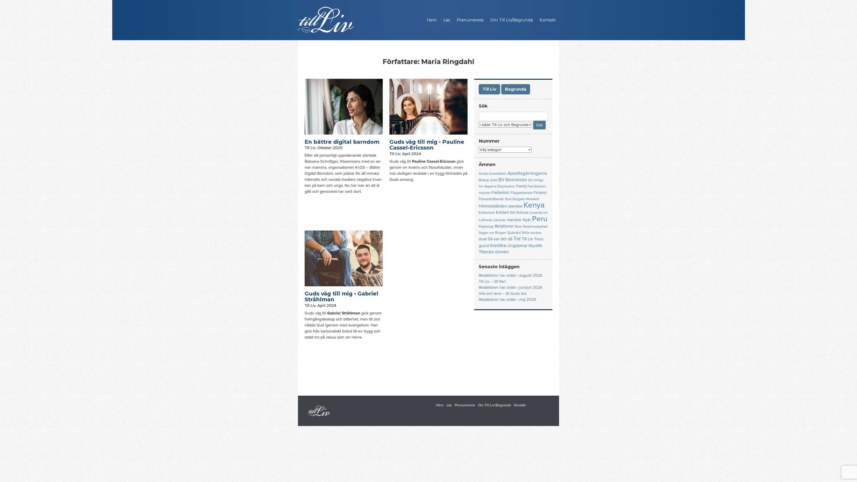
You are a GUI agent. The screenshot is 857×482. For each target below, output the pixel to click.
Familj (521, 186)
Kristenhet (487, 212)
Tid (517, 239)
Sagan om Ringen (492, 233)
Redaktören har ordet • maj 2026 (507, 299)
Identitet (515, 206)
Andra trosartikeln (492, 173)
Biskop (484, 180)
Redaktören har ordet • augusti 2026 (511, 275)
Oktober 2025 (330, 147)
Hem (432, 20)
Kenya (534, 205)
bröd (493, 180)
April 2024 (411, 153)
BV (501, 180)
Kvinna (522, 212)
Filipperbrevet (522, 193)
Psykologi (486, 226)
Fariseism (501, 192)
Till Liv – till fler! (492, 281)
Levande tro (538, 212)
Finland (540, 192)
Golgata (518, 199)
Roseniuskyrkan (535, 226)
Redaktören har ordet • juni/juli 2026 (510, 287)
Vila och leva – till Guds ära (502, 293)
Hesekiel (532, 199)
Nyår (527, 220)
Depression (506, 186)
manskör (514, 220)
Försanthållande (491, 199)
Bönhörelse (516, 179)
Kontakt (548, 20)
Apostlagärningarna (527, 173)
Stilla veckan (531, 233)
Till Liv (310, 147)
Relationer (504, 226)
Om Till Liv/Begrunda (511, 20)
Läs (446, 20)
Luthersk (485, 220)
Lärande (499, 220)
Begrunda (515, 89)
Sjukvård (514, 233)
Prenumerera (470, 20)
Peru (539, 218)
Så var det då (500, 238)
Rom (518, 226)
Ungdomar (517, 245)
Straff (483, 239)
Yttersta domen (494, 252)
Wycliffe (535, 245)
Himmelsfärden (493, 206)
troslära (498, 245)
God (508, 199)
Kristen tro (505, 212)
